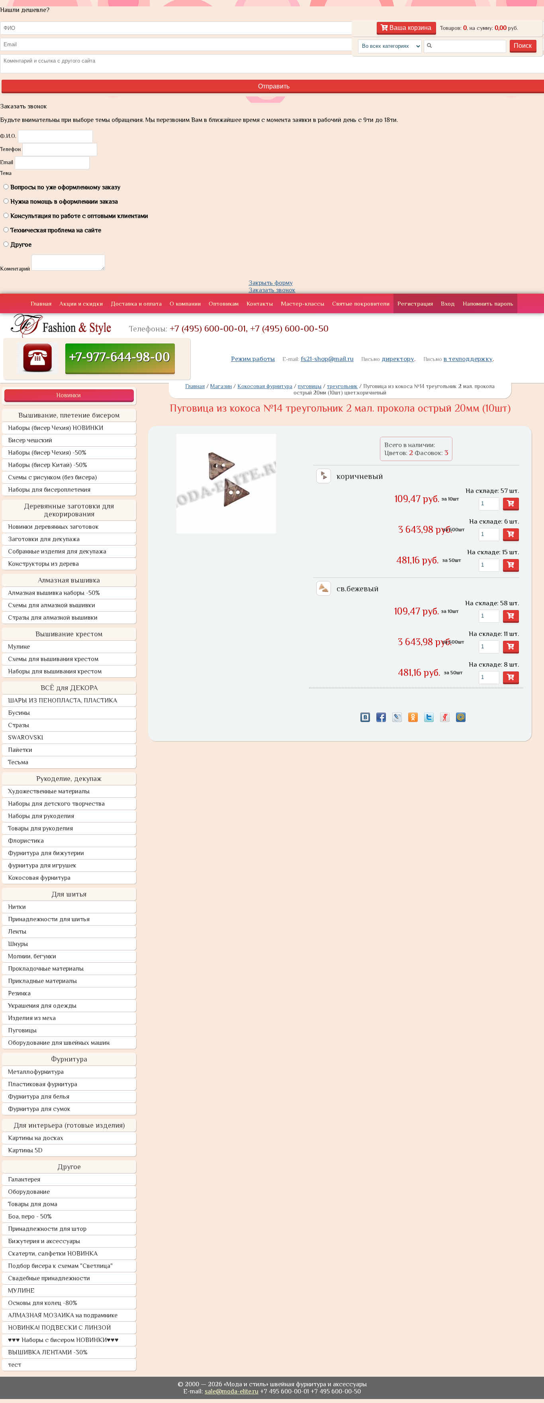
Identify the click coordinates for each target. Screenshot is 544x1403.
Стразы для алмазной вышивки (53, 617)
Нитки (17, 906)
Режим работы (253, 359)
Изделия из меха (32, 1018)
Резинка (19, 993)
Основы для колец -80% (42, 1303)
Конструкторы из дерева (43, 563)
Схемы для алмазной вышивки (51, 605)
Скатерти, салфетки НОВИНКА (53, 1253)
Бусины (19, 712)
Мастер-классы (302, 303)
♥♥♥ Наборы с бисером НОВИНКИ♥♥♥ (63, 1340)
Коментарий (15, 268)
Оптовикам (224, 303)
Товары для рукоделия (40, 828)
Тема (6, 173)
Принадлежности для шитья (49, 919)
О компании (185, 303)
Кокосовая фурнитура (39, 877)
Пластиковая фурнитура (42, 1084)
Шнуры (18, 944)
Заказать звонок (272, 290)
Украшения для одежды (42, 1005)
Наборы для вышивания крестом (55, 671)
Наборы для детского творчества (56, 803)
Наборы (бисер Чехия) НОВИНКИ (55, 428)
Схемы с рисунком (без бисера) (52, 477)
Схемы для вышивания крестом (53, 659)
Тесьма (18, 762)
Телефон (10, 149)
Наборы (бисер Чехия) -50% (47, 452)
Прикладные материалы (42, 981)
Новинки (68, 395)
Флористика (26, 840)
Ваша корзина (409, 27)
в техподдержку (468, 359)
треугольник (342, 386)
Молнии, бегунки (32, 956)
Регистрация (415, 303)
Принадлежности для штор (47, 1228)
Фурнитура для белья (38, 1096)
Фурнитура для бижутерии (46, 853)
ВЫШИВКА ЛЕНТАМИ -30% (48, 1352)
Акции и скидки (81, 303)
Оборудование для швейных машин (59, 1042)
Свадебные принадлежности (49, 1278)
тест (14, 1364)
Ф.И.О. (8, 136)
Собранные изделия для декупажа (57, 551)
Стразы (18, 725)
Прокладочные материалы (46, 968)
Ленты (17, 931)
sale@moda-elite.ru (231, 1391)
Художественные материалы (49, 791)
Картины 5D (25, 1150)
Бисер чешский (30, 440)
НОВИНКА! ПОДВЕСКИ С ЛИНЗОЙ (59, 1327)
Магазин (221, 386)
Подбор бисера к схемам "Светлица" (60, 1266)
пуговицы (309, 386)
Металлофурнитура (36, 1071)
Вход (448, 303)
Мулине (19, 646)
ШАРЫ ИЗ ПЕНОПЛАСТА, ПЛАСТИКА (62, 700)
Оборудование (29, 1191)
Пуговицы (22, 1030)
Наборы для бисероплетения (49, 489)
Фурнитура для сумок (39, 1109)
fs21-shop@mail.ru (327, 359)
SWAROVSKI (25, 737)
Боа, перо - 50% (30, 1216)
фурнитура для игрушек (42, 865)
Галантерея (24, 1179)
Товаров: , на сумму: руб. (479, 27)
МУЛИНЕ (21, 1290)
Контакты (260, 303)
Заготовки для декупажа (44, 539)
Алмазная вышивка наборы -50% (54, 593)
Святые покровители (360, 303)
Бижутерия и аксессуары (44, 1241)
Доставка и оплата (136, 303)
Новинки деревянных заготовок (53, 526)
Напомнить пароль (488, 303)
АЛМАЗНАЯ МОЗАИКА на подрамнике (62, 1315)
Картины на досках (35, 1138)
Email (6, 162)
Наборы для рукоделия (41, 816)
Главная (41, 303)
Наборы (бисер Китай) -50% (47, 465)
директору (398, 359)
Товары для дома (32, 1204)
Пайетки (20, 749)
